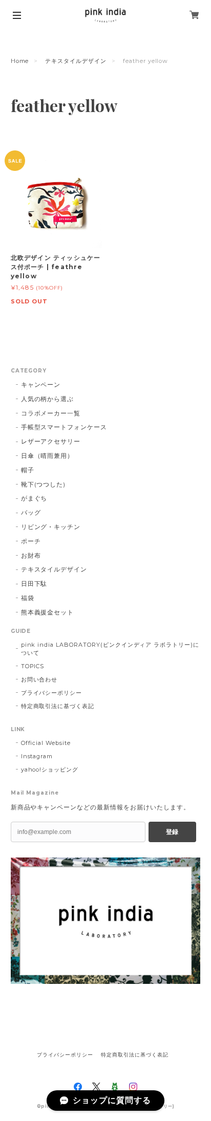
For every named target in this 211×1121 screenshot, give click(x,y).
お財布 (31, 555)
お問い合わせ (39, 679)
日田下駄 (34, 583)
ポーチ (31, 541)
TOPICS (33, 666)
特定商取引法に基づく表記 (58, 706)
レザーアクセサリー (51, 441)
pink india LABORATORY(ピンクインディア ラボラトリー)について (110, 648)
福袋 (27, 598)
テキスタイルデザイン (76, 60)
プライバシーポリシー (51, 692)
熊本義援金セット (47, 612)
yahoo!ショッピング (50, 769)
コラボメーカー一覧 (51, 413)
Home (20, 60)
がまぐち (34, 498)
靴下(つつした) (43, 484)
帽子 (27, 470)
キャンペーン (41, 384)
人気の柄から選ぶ (47, 399)
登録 (172, 832)
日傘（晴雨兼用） (47, 455)
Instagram (37, 756)
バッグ (31, 512)
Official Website (46, 742)
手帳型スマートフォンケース (64, 427)
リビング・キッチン (51, 527)
